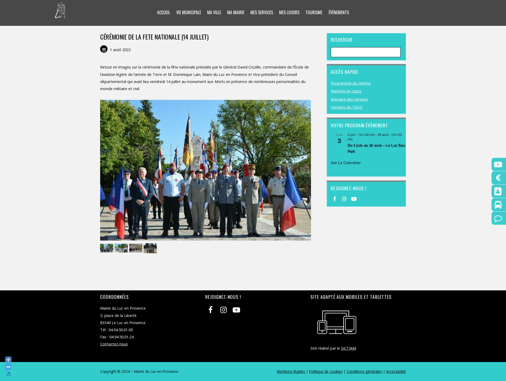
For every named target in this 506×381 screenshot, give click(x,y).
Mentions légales (291, 371)
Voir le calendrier (346, 162)
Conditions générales (364, 371)
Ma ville (214, 12)
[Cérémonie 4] (151, 248)
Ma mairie (235, 12)
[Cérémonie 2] (122, 248)
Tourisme (313, 12)
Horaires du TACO (346, 107)
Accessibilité (396, 371)
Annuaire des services (349, 99)
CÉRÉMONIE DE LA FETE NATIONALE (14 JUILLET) (154, 36)
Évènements (339, 12)
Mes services (261, 12)
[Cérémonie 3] (136, 248)
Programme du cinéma (351, 83)
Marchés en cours (346, 91)
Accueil (163, 12)
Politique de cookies (326, 371)
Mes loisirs (289, 12)
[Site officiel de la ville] (60, 15)
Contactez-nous (114, 343)
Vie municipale (188, 12)
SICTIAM (348, 348)
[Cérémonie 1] (107, 248)
